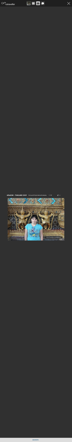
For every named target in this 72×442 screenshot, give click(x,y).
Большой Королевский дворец (37, 195)
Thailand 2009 (21, 195)
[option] (36, 217)
